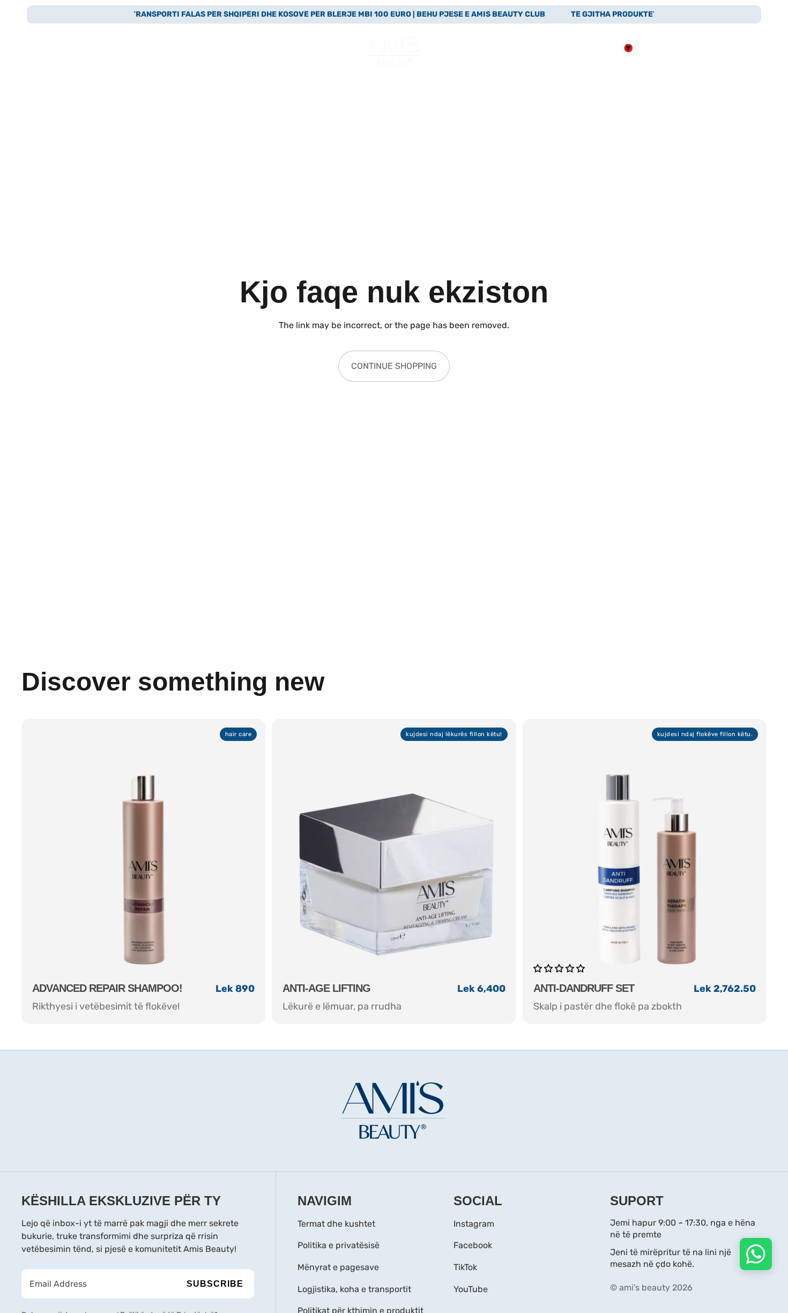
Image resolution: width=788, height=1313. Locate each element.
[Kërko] (676, 48)
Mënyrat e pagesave (338, 1267)
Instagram (474, 1224)
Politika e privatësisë (339, 1245)
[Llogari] (699, 48)
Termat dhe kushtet (336, 1224)
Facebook (473, 1245)
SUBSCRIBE (215, 1283)
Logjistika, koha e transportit (354, 1289)
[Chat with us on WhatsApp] (756, 1254)
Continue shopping (394, 366)
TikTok (465, 1267)
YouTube (471, 1289)
